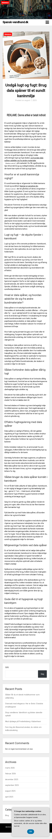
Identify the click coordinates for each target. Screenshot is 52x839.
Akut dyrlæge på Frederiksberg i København (23, 721)
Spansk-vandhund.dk (15, 22)
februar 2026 (10, 773)
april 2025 (9, 797)
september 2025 (12, 785)
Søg (7, 667)
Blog (7, 815)
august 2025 (10, 791)
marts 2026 (10, 768)
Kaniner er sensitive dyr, (29, 186)
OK (30, 831)
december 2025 (11, 779)
